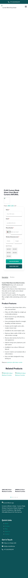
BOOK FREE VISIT (14, 266)
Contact (7, 534)
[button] (26, 7)
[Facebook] (3, 515)
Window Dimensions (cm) (12, 237)
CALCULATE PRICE (14, 261)
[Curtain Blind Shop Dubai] (8, 6)
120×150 (9, 249)
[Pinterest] (9, 515)
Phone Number (10, 228)
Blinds (6, 523)
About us (7, 531)
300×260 (9, 256)
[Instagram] (6, 515)
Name (7, 209)
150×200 (15, 249)
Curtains (7, 526)
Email (7, 218)
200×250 (9, 252)
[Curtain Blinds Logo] (14, 503)
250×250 (15, 252)
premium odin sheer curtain (14, 362)
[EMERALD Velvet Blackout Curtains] (20, 430)
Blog (6, 529)
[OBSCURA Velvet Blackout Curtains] (7, 430)
